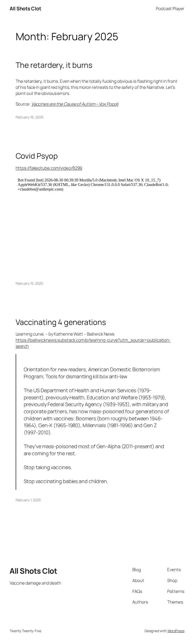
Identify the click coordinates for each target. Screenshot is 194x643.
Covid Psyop (37, 156)
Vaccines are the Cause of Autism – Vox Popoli (75, 104)
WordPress (175, 630)
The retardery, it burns (54, 65)
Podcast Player (170, 8)
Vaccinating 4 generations (61, 322)
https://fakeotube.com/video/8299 (49, 168)
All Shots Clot (25, 8)
